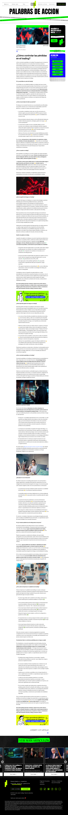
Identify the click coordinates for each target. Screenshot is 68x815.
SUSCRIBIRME (25, 789)
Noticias (57, 69)
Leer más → (13, 774)
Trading (57, 74)
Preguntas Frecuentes (45, 781)
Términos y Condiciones (57, 781)
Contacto (42, 782)
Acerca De (42, 784)
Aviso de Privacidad (56, 782)
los (25, 446)
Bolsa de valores (57, 61)
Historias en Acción (42, 4)
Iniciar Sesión (61, 4)
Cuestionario (52, 4)
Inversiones (57, 66)
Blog (24, 4)
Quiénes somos (15, 4)
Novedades (57, 71)
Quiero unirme (54, 41)
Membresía (6, 4)
